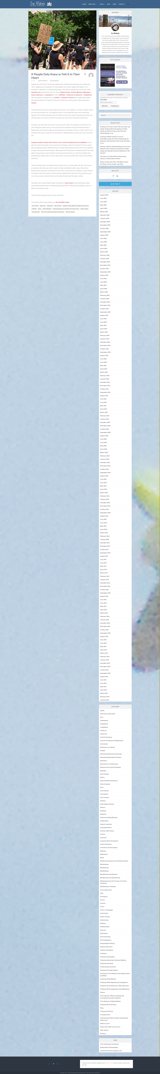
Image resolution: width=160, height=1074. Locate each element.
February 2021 (104, 416)
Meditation (104, 854)
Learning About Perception (109, 841)
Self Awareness (105, 936)
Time (102, 1008)
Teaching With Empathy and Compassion (114, 982)
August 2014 (104, 676)
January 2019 (104, 499)
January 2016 (104, 620)
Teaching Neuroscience (108, 967)
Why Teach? (104, 1030)
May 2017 (103, 566)
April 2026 (103, 208)
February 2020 (105, 456)
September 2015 (105, 633)
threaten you (35, 92)
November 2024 (105, 265)
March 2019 (104, 492)
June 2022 (103, 362)
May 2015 (103, 646)
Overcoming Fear (106, 890)
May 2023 (103, 325)
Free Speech (104, 794)
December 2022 (105, 342)
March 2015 (104, 653)
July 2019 (103, 479)
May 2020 (103, 446)
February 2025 (105, 255)
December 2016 (105, 583)
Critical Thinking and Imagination (111, 740)
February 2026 (105, 215)
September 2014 (105, 673)
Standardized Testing (107, 943)
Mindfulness (104, 864)
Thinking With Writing (108, 1004)
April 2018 (103, 529)
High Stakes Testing (107, 804)
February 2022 (105, 375)
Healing (103, 801)
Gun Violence (104, 797)
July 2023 (103, 318)
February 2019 (104, 496)
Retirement (104, 933)
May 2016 (103, 606)
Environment (104, 774)
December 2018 (105, 502)
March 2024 (104, 292)
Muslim (79, 92)
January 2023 (104, 339)
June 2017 (103, 563)
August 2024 (104, 275)
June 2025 (103, 242)
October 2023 (104, 309)
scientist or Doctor (67, 97)
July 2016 (103, 599)
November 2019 (105, 466)
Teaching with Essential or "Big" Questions (114, 986)
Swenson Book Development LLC (111, 1050)
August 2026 (104, 195)
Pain (101, 893)
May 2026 (103, 205)
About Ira (91, 4)
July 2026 (103, 198)
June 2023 (103, 322)
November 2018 (105, 506)
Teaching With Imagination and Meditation (115, 989)
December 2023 (105, 302)
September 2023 (105, 312)
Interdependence (106, 827)
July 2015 (103, 640)
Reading (103, 923)
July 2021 (103, 399)
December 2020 (105, 422)
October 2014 (104, 670)
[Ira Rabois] (41, 4)
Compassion (104, 724)
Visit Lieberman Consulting (109, 1044)
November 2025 (105, 225)
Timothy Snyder (70, 212)
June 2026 (103, 201)
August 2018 (104, 516)
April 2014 (103, 690)
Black (63, 92)
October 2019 (104, 469)
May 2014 (103, 686)
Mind (102, 857)
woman (56, 97)
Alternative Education (107, 714)
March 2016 (104, 613)
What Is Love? (105, 1023)
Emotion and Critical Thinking (110, 767)
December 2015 (105, 623)
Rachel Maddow (47, 208)
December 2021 (105, 382)
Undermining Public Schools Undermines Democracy (114, 1019)
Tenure (102, 992)
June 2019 (103, 482)
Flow (102, 787)
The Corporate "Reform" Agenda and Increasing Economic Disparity (112, 997)
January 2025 (104, 258)
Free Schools (104, 790)
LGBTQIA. (62, 95)
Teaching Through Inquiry (109, 970)
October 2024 (104, 268)
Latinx (67, 92)
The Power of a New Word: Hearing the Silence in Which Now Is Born (113, 157)
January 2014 (104, 700)
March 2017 (104, 573)
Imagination (104, 821)
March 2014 (104, 693)
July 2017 (103, 559)
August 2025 (104, 235)
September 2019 (105, 472)
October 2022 (104, 349)
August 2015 (104, 636)
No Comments (54, 80)
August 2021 (104, 395)
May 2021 (103, 405)
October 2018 (104, 509)
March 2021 (104, 412)
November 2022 (105, 345)
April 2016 (103, 609)
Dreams (102, 750)
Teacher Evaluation (106, 950)
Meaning (103, 851)
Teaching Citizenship (107, 957)
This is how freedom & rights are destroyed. (52, 212)
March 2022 (104, 372)
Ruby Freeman (84, 208)
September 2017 (105, 553)
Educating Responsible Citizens (110, 757)
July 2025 (103, 238)
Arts (101, 717)
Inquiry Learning (106, 824)
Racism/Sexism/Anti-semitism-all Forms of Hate (66, 208)
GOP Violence (58, 205)
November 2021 (105, 385)
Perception (104, 896)
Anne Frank (69, 183)
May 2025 (103, 245)
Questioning (104, 920)
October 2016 (104, 589)
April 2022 (103, 369)
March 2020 (104, 452)
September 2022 (105, 352)
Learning (103, 837)
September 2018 (105, 512)
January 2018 (104, 539)
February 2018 (104, 536)
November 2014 (105, 666)
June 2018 (103, 523)
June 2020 (103, 442)
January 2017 (104, 579)
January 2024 (104, 298)
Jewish (73, 92)
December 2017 (105, 543)
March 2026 (104, 211)
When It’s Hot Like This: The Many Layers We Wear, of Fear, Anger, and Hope (114, 163)
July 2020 (103, 439)
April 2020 (103, 449)
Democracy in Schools (107, 747)
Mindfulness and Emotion (108, 874)
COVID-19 (103, 730)
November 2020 (105, 425)
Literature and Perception (108, 847)
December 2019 (105, 462)
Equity (102, 777)
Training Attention (106, 1011)
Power (102, 906)
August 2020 (104, 436)
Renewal (103, 930)
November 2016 (105, 586)
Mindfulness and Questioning (110, 877)
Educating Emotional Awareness (111, 754)
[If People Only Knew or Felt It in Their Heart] (62, 40)
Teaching (103, 953)
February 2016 (104, 616)
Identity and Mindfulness (108, 817)
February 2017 (105, 576)
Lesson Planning (105, 844)
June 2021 (103, 402)
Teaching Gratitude (106, 963)
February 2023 (105, 335)
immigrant (49, 95)
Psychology (104, 913)
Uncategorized (105, 1014)
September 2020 (105, 432)
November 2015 (105, 626)
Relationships (104, 926)
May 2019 (103, 486)
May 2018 (103, 526)
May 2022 (103, 365)
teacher (33, 103)
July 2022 (103, 359)
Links (114, 4)
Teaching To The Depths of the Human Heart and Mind (115, 974)
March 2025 (104, 252)
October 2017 (104, 549)
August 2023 (104, 315)
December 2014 (105, 663)
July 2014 (103, 680)
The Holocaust (36, 212)
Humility (103, 814)
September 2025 (105, 232)
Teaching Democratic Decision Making (113, 960)
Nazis (39, 208)
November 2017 (105, 546)
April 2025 (103, 248)
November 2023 (105, 305)
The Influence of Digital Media (110, 1001)
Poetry (102, 900)
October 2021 (104, 389)
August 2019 (104, 476)
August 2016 (104, 596)
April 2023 (103, 329)
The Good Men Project (62, 202)
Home (84, 4)
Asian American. (37, 95)
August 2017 (104, 556)
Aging (102, 710)
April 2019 (103, 489)
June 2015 (103, 643)
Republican (88, 95)
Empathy (103, 770)
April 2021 (103, 409)
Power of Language (106, 910)
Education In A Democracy (109, 764)
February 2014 (104, 696)
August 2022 (104, 355)
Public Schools (105, 916)
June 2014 (103, 683)
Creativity (103, 734)
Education (103, 760)
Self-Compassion (105, 940)
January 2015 (104, 660)
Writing (103, 1033)
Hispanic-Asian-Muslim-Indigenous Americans (76, 205)
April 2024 (103, 288)
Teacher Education (106, 947)
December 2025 (105, 222)
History (102, 807)
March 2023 (104, 332)
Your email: (103, 99)
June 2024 (103, 282)
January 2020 (104, 459)
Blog (108, 4)
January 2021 (104, 419)
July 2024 (103, 278)
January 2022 (104, 379)
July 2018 (103, 519)
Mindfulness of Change (108, 886)
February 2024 (105, 295)
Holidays (103, 811)
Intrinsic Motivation (107, 831)
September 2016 (105, 593)
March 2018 (104, 533)
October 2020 (104, 429)
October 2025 (104, 228)
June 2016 (103, 603)
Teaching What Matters (108, 979)
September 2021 (105, 392)
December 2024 (105, 262)
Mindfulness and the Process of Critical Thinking (113, 882)
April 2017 (103, 569)
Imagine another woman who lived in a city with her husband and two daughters (59, 142)
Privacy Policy (109, 1063)
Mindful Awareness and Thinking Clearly (114, 861)
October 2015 (104, 630)
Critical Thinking (106, 737)
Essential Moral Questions (109, 780)
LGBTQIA (34, 208)
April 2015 (103, 650)
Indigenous (86, 92)
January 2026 (104, 218)
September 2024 (105, 272)
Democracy (43, 205)
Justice (40, 80)
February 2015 (104, 656)
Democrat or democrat (74, 95)
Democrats (50, 205)
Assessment (104, 720)
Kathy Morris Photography (109, 1047)
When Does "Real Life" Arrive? (110, 1027)
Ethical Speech (105, 784)
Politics (45, 80)
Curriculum (104, 744)
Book (102, 4)
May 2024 (103, 285)
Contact (122, 4)
